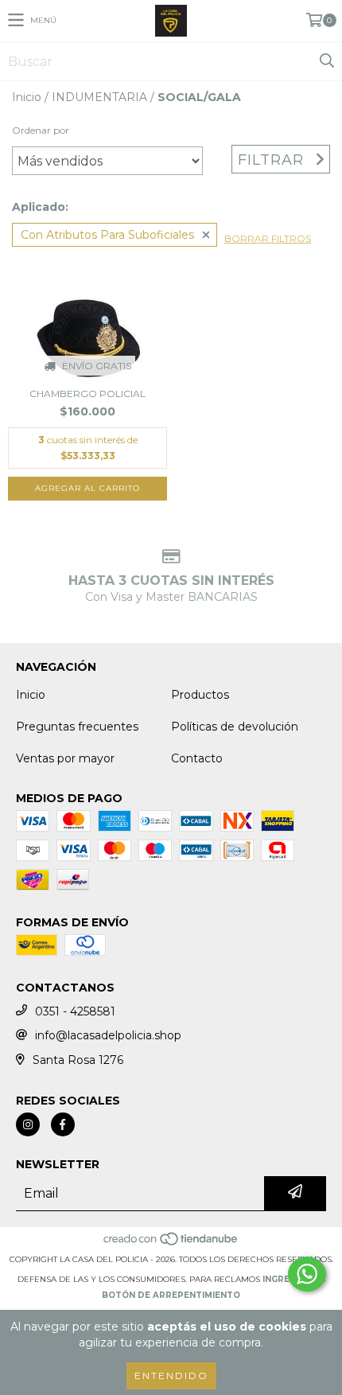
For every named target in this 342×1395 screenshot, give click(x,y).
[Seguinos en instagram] (28, 1124)
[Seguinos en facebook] (63, 1124)
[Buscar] (326, 61)
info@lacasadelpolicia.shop (108, 1035)
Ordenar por (40, 130)
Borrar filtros (267, 238)
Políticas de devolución (234, 726)
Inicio (26, 97)
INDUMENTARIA (99, 97)
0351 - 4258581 (75, 1011)
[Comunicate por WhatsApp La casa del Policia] (307, 1274)
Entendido (171, 1375)
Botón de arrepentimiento (171, 1295)
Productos (200, 695)
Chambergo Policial (87, 393)
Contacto (197, 758)
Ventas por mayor (65, 758)
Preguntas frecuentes (77, 726)
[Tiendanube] (171, 1243)
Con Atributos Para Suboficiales (107, 235)
